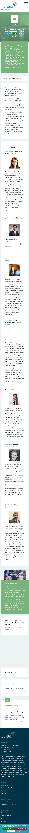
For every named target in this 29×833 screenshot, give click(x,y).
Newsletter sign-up (6, 815)
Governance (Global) (6, 788)
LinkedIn (3, 821)
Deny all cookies (21, 828)
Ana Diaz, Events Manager (17, 690)
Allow (15, 33)
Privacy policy (19, 831)
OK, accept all (9, 828)
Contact (3, 813)
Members (3, 790)
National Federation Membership (9, 804)
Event (15, 672)
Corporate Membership (7, 801)
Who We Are (4, 785)
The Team (3, 793)
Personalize (10, 831)
